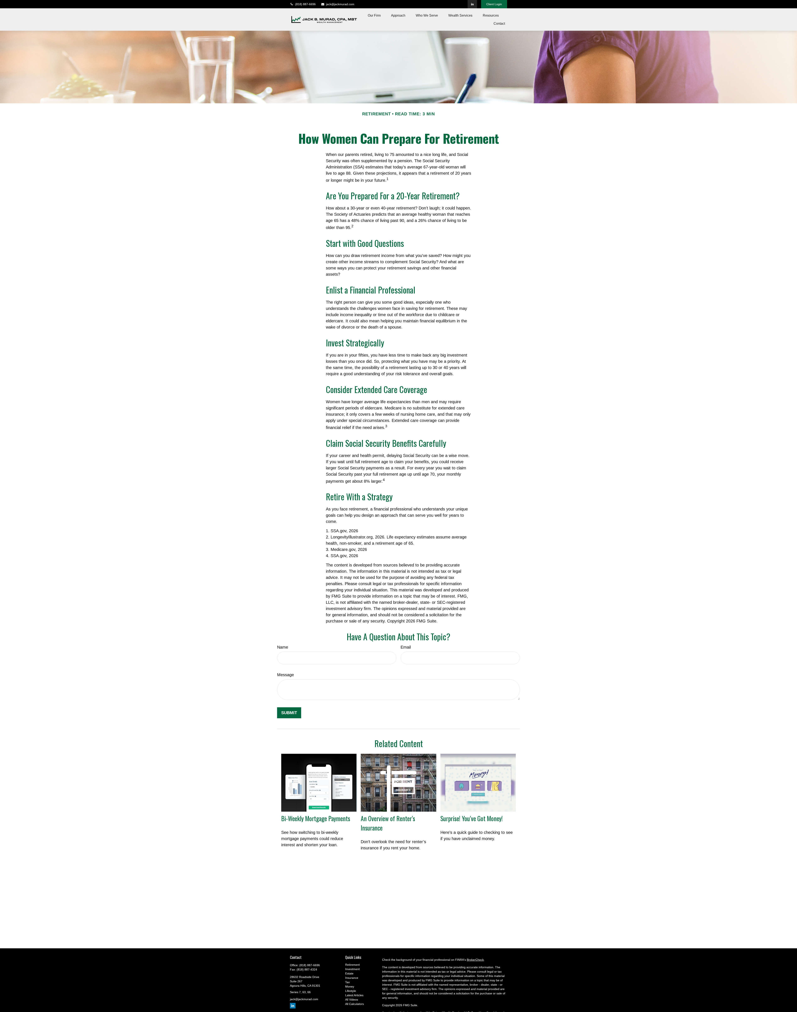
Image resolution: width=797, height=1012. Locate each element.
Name (282, 647)
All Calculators (354, 1004)
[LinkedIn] (472, 4)
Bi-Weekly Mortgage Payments (315, 818)
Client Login (494, 4)
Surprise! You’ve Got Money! (471, 818)
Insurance (351, 977)
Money (349, 986)
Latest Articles (354, 995)
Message (285, 674)
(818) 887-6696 (305, 4)
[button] (374, 15)
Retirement (352, 964)
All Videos (351, 999)
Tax (347, 982)
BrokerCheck (475, 959)
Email (406, 647)
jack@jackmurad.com (340, 4)
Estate (349, 973)
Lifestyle (350, 991)
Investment (352, 969)
